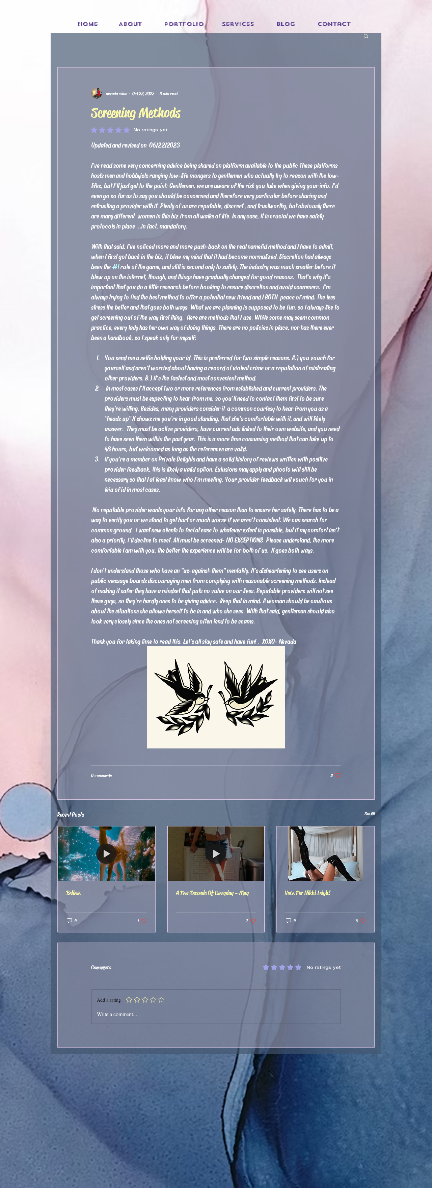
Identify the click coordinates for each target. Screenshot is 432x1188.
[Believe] (106, 853)
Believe (73, 893)
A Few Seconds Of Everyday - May (212, 893)
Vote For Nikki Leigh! (307, 893)
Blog (285, 24)
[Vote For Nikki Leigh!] (325, 853)
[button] (366, 35)
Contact (333, 24)
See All (369, 813)
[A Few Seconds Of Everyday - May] (216, 853)
